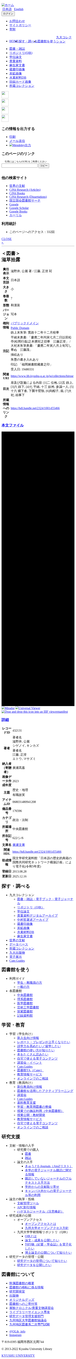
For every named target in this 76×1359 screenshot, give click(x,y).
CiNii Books (17, 193)
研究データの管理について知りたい (42, 1261)
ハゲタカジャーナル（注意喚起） (40, 1211)
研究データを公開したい (34, 1265)
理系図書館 (25, 999)
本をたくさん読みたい (32, 1054)
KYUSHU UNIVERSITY (18, 1355)
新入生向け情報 (28, 1038)
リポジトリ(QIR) (20, 53)
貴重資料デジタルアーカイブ (37, 915)
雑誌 (28, 1158)
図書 (28, 1153)
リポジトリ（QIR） (30, 907)
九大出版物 (17, 952)
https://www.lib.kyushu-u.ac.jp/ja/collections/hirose (42, 376)
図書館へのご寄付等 (23, 1303)
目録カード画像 (20, 81)
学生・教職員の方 (29, 982)
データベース (18, 944)
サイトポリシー (20, 25)
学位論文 (15, 57)
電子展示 (15, 956)
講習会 (22, 1095)
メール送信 (17, 141)
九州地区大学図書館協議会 (28, 1320)
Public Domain (20, 328)
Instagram (15, 1335)
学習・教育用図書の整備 (34, 1106)
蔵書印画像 (17, 69)
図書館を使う (46, 41)
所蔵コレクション (21, 85)
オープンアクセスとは (40, 1223)
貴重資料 (15, 61)
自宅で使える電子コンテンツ (37, 1058)
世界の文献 (17, 185)
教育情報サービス (29, 1074)
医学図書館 (25, 1003)
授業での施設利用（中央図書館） (40, 1111)
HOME (14, 41)
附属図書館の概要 (21, 1283)
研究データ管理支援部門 (26, 1316)
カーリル (15, 215)
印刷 (12, 136)
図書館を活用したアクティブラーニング (45, 1091)
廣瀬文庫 (18, 844)
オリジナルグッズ (21, 1299)
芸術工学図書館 (28, 1007)
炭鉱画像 (15, 73)
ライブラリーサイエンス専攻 (29, 1312)
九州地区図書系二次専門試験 (29, 1324)
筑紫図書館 (25, 1011)
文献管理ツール (28, 1203)
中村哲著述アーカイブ (32, 919)
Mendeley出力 (21, 145)
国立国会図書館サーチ (25, 200)
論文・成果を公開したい (42, 1240)
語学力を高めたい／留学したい (39, 1046)
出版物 (14, 1295)
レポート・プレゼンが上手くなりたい (43, 1042)
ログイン (8, 13)
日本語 (7, 9)
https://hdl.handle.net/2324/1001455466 (35, 408)
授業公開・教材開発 (31, 1115)
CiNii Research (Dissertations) (28, 196)
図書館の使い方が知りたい (36, 1050)
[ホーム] (8, 5)
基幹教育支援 (26, 1102)
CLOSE (7, 239)
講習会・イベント (29, 1062)
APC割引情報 (26, 1207)
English (18, 9)
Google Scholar (19, 208)
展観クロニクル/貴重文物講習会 (31, 1308)
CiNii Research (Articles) (25, 189)
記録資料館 (25, 1015)
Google (14, 204)
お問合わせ (17, 21)
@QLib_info (17, 1331)
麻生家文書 (17, 65)
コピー (44, 165)
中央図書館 (25, 995)
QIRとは (31, 1236)
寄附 (12, 29)
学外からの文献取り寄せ (42, 1186)
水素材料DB (17, 77)
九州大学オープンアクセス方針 (47, 1228)
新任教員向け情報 (29, 1086)
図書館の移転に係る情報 (26, 1287)
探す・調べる (28, 41)
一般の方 (23, 986)
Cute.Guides (17, 960)
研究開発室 (17, 1291)
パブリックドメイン (25, 323)
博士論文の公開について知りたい (48, 1252)
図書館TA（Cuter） (30, 1070)
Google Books (18, 211)
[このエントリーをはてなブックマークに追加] (5, 113)
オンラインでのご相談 (32, 1078)
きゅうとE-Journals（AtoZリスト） (49, 1166)
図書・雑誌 (17, 48)
